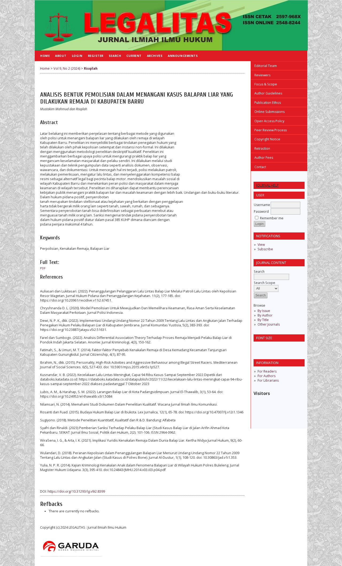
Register (95, 56)
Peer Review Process (270, 130)
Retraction (262, 148)
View (261, 244)
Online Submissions (269, 111)
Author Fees (263, 157)
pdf (43, 268)
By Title (263, 320)
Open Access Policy (269, 121)
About (61, 56)
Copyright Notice (267, 139)
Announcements (183, 56)
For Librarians (268, 380)
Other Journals (269, 324)
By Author (265, 315)
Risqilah (91, 68)
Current (134, 56)
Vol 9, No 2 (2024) (66, 68)
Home (45, 56)
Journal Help (267, 185)
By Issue (264, 310)
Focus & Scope (265, 84)
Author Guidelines (268, 93)
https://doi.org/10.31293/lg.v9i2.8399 (76, 491)
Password (261, 211)
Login (77, 56)
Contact (260, 167)
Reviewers (262, 75)
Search (115, 56)
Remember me (271, 218)
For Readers (267, 371)
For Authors (266, 376)
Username (262, 205)
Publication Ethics (267, 102)
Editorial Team (265, 66)
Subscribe (265, 249)
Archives (154, 56)
